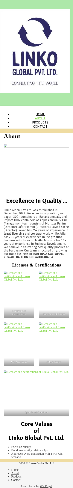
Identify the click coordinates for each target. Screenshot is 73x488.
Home (40, 114)
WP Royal (46, 486)
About (40, 118)
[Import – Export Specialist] (35, 89)
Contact (40, 126)
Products (40, 122)
